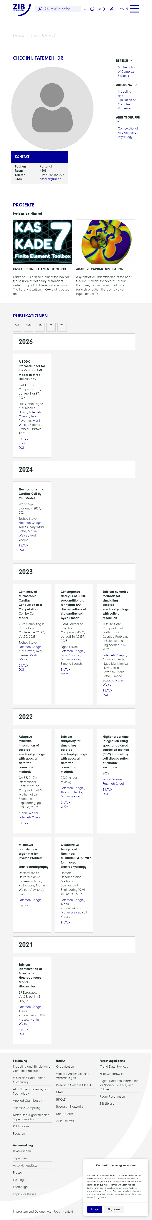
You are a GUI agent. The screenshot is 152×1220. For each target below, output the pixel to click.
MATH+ (61, 1092)
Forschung (20, 1061)
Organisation (65, 1066)
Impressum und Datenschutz (32, 1211)
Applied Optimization (27, 1100)
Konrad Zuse (65, 1114)
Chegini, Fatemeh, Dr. (44, 35)
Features (19, 1133)
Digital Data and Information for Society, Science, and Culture (119, 1085)
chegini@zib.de (50, 179)
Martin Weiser (70, 659)
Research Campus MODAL (74, 1085)
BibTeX (23, 439)
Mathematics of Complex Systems (127, 72)
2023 (39, 325)
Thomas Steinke (71, 792)
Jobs (57, 1211)
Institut (60, 1061)
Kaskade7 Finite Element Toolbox (42, 259)
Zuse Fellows (65, 1121)
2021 (62, 325)
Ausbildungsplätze (25, 1165)
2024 (28, 325)
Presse (17, 1172)
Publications (21, 1126)
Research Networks (69, 1106)
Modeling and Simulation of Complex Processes (127, 100)
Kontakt (68, 1211)
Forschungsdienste (112, 1061)
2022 (51, 325)
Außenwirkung (23, 1145)
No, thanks (114, 1209)
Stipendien (20, 1158)
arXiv (22, 443)
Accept (95, 1209)
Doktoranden (22, 1151)
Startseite (18, 35)
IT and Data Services (114, 1066)
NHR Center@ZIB (112, 1074)
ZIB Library (107, 1103)
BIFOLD (61, 1099)
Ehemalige (20, 1187)
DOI (21, 447)
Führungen (20, 1180)
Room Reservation (112, 1096)
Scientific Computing (27, 1108)
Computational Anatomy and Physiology (128, 133)
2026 (17, 325)
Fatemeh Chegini (30, 523)
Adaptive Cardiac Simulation (105, 259)
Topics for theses (24, 1194)
